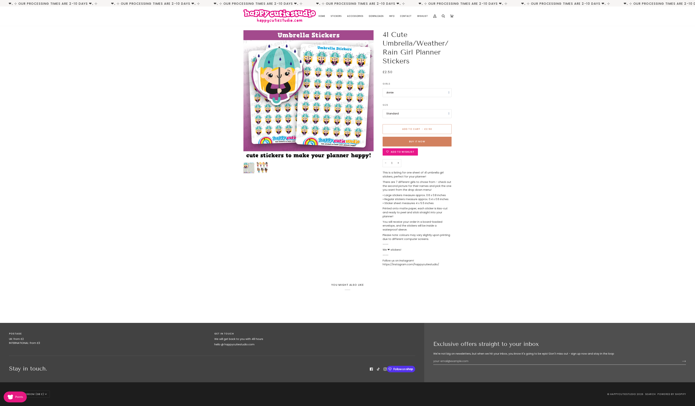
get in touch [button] (224, 333)
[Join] (681, 361)
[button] (336, 16)
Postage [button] (15, 333)
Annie (390, 92)
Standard (392, 113)
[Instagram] (385, 369)
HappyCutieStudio (623, 394)
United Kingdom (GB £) (28, 394)
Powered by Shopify (672, 394)
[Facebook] (371, 369)
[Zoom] (308, 95)
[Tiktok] (378, 369)
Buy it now (417, 141)
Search (650, 394)
